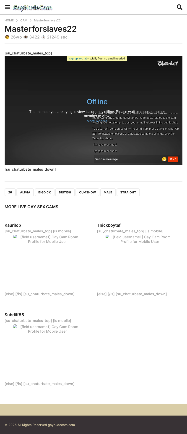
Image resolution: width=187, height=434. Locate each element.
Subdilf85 (14, 314)
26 (10, 192)
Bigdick (44, 192)
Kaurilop (13, 225)
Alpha (25, 192)
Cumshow (87, 192)
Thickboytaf (109, 225)
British (65, 192)
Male (108, 192)
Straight (128, 192)
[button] (7, 7)
